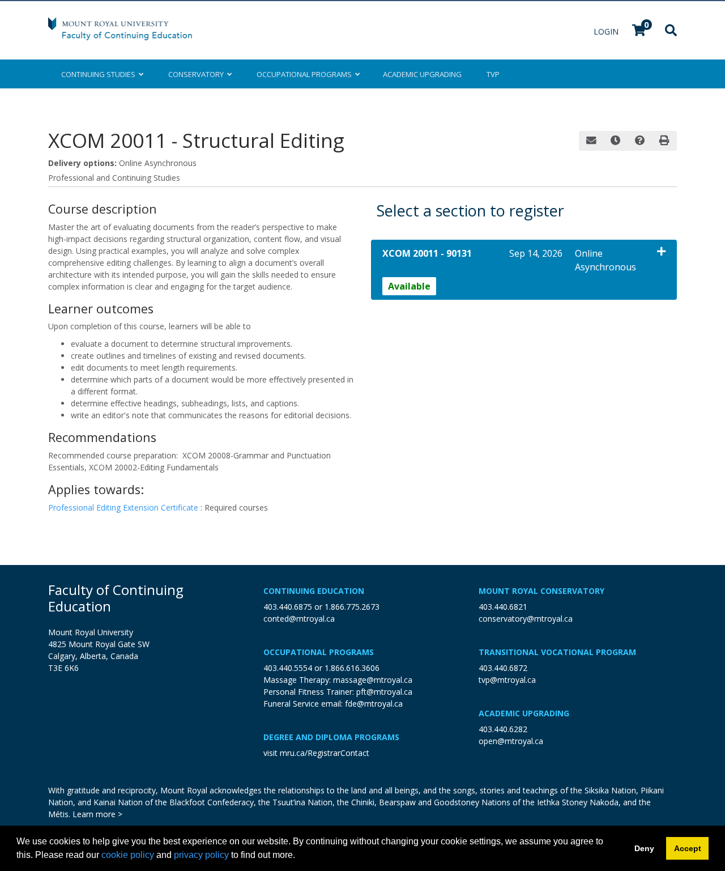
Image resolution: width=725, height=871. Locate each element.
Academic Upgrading (524, 713)
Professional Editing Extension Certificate (124, 507)
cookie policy (127, 855)
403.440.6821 (503, 606)
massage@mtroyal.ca (372, 679)
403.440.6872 (503, 667)
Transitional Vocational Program (557, 652)
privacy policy (201, 855)
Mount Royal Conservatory (541, 590)
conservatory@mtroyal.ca (526, 618)
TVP (493, 74)
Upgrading (422, 74)
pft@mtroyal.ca (384, 691)
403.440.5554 (287, 667)
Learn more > (97, 814)
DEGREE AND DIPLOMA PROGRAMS (331, 737)
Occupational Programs (318, 652)
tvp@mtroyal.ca (507, 679)
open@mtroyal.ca (511, 741)
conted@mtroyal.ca (299, 618)
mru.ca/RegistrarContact (324, 752)
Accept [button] (687, 848)
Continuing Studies (100, 74)
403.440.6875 (287, 606)
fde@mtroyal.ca (374, 703)
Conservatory (197, 74)
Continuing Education (313, 590)
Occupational (304, 74)
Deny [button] (644, 848)
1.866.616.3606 (352, 667)
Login (607, 31)
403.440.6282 (503, 729)
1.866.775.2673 (352, 606)
